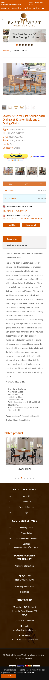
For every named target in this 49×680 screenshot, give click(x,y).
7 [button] (33, 477)
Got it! (8, 676)
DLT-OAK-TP (9, 211)
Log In (26, 512)
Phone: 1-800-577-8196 (35, 3)
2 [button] (20, 45)
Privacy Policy (26, 533)
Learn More (29, 672)
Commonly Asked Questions (26, 538)
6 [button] (32, 45)
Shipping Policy (26, 527)
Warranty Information (24, 566)
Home (6, 50)
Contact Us (5, 8)
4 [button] (26, 45)
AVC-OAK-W (21, 211)
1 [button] (17, 45)
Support (15, 8)
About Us (26, 496)
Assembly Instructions (24, 586)
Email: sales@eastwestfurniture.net (11, 3)
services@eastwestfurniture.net (26, 547)
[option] (24, 35)
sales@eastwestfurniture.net (24, 630)
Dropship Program (26, 507)
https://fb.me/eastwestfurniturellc (24, 639)
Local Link (12, 225)
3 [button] (23, 45)
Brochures (24, 592)
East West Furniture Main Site (30, 655)
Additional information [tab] (17, 245)
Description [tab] (12, 239)
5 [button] (29, 45)
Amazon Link (31, 225)
